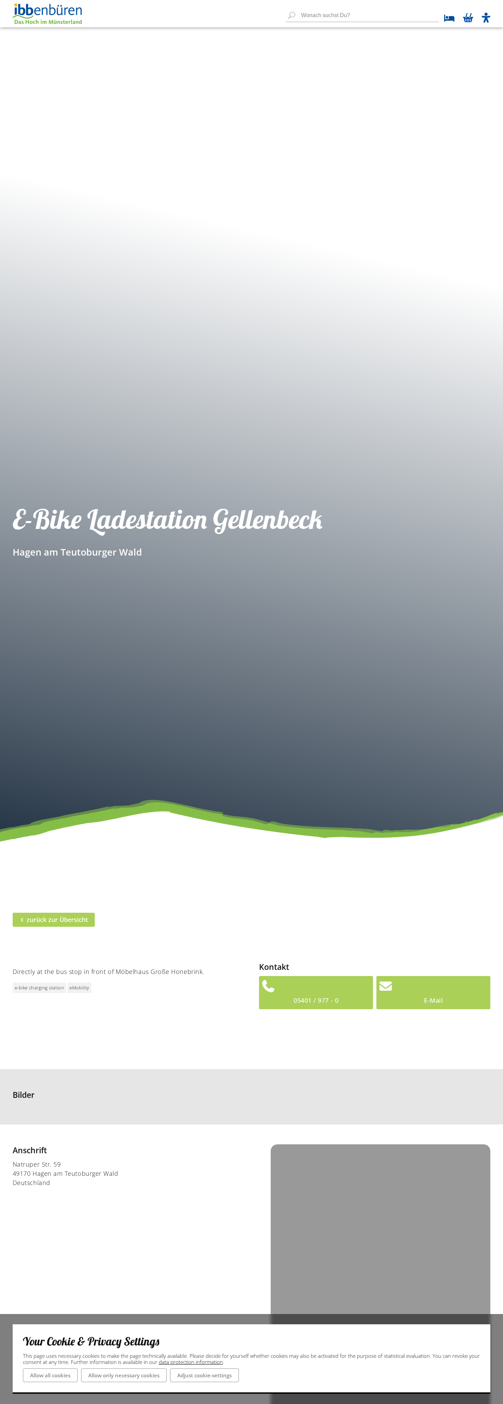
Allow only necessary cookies (123, 1375)
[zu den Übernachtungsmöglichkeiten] (446, 19)
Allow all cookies (50, 1375)
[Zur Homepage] (47, 13)
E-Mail (433, 1000)
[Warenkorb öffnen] (468, 18)
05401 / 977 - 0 (316, 1000)
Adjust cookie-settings (204, 1375)
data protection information (191, 1361)
